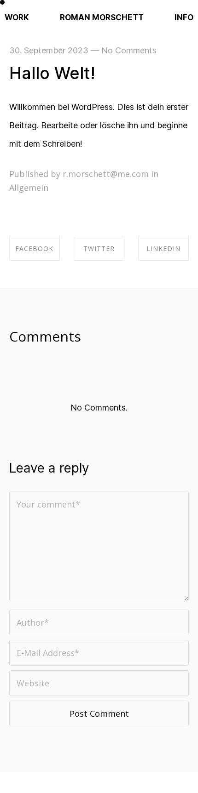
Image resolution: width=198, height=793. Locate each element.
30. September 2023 (48, 50)
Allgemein (28, 187)
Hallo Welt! (52, 73)
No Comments (129, 50)
